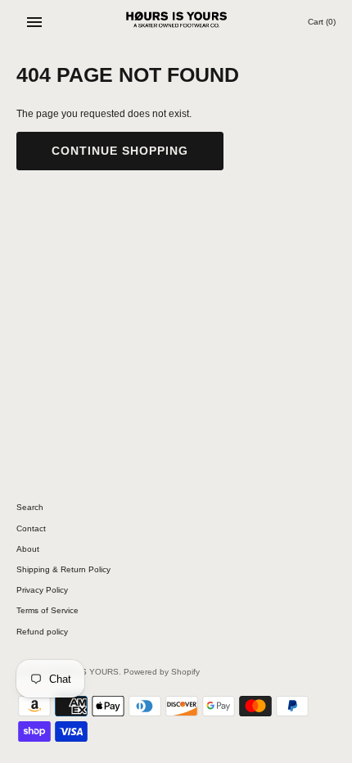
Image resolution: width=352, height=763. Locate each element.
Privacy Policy (42, 589)
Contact (31, 528)
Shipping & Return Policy (63, 569)
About (27, 548)
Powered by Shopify (162, 671)
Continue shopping (120, 150)
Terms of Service (47, 610)
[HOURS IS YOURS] (176, 22)
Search (29, 507)
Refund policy (42, 631)
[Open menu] (34, 22)
